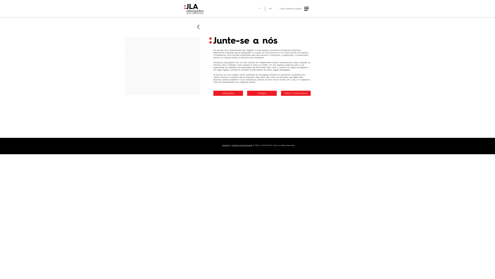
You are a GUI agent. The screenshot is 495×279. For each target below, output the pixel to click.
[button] (306, 9)
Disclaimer (226, 145)
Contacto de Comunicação (241, 145)
